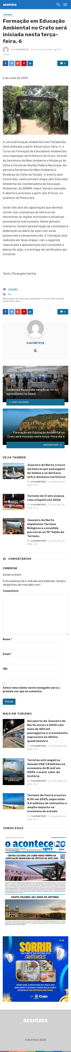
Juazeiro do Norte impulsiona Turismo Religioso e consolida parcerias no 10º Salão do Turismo (45, 528)
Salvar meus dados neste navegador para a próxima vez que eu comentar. (31, 689)
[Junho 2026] (35, 881)
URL (5, 668)
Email (7, 654)
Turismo (7, 15)
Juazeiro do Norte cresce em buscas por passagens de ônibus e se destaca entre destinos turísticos (46, 471)
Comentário (11, 591)
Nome (7, 639)
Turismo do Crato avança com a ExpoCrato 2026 (45, 498)
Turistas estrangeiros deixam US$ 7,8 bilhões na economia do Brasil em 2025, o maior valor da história (46, 768)
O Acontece (21, 49)
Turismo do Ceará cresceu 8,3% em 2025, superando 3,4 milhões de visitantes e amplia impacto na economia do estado (47, 803)
